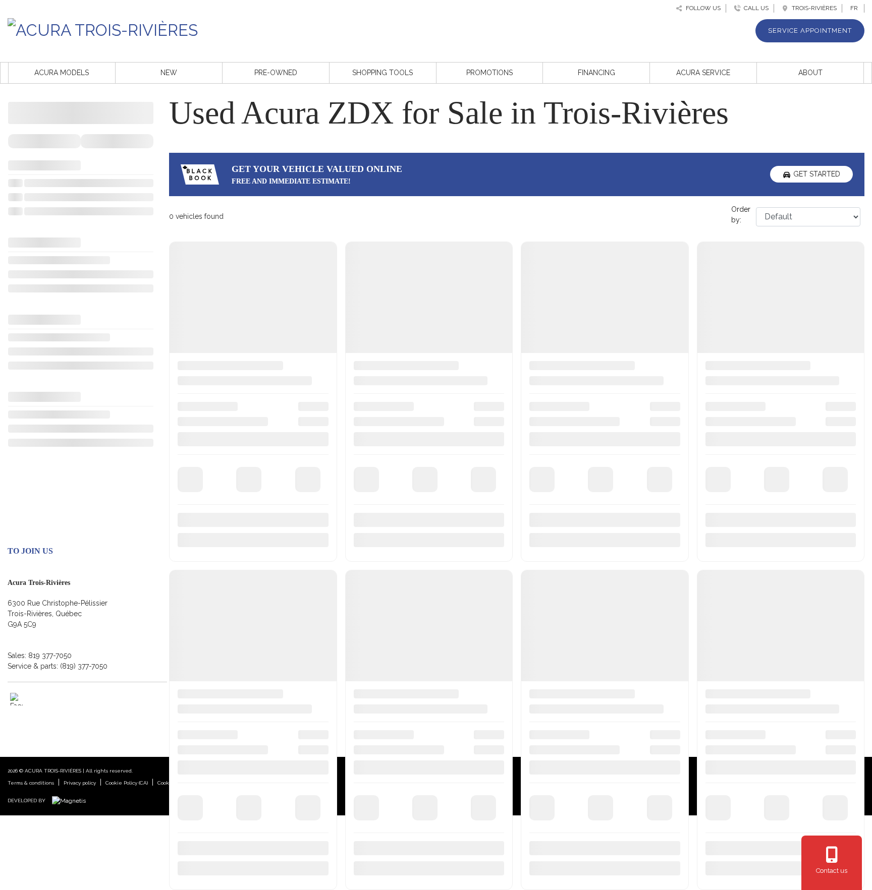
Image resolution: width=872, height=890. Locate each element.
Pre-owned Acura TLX (392, 648)
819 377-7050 (50, 655)
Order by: (740, 214)
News (714, 595)
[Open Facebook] (16, 699)
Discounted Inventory (391, 700)
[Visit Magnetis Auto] (71, 800)
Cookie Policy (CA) (126, 783)
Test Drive (547, 582)
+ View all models (211, 645)
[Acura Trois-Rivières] (103, 28)
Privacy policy (80, 783)
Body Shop (549, 674)
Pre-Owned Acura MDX (394, 622)
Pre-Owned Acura (385, 609)
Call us (755, 8)
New (168, 73)
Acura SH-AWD (729, 648)
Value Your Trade (559, 595)
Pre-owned (275, 73)
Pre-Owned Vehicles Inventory (406, 674)
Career (716, 609)
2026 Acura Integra (213, 595)
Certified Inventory (386, 687)
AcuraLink (721, 635)
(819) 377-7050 (83, 666)
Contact (717, 582)
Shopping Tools (382, 73)
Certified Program (733, 661)
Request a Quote (558, 609)
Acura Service (703, 73)
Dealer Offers (552, 648)
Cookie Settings (176, 783)
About (810, 73)
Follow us (702, 8)
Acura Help (723, 674)
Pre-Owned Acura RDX (393, 635)
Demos (368, 595)
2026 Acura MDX (210, 609)
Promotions (489, 73)
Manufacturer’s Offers (565, 635)
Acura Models (61, 73)
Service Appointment (810, 30)
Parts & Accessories (563, 713)
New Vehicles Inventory (394, 582)
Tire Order (548, 700)
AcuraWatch (724, 622)
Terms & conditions (31, 783)
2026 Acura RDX (209, 582)
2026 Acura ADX (209, 622)
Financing (596, 73)
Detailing (545, 687)
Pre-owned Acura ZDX (393, 661)
